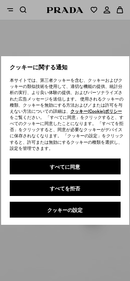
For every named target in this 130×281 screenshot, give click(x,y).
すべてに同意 (65, 167)
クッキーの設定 (65, 210)
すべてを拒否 (65, 188)
